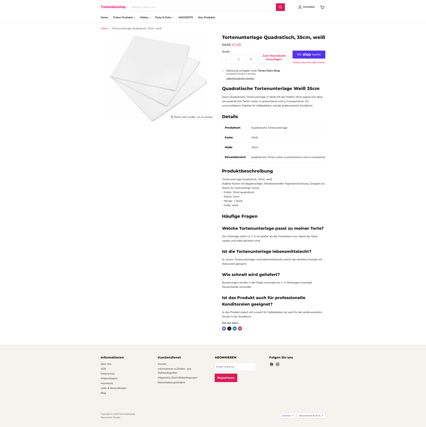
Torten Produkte (123, 17)
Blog (103, 393)
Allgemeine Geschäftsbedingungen (177, 377)
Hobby (144, 17)
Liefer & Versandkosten (113, 388)
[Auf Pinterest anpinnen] (240, 329)
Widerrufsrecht (109, 378)
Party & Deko (163, 17)
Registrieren (226, 378)
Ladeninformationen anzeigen (240, 78)
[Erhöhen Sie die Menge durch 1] (251, 59)
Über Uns (106, 364)
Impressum (107, 383)
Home (104, 17)
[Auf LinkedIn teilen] (235, 329)
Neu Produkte (206, 17)
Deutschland (309, 415)
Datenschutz (108, 373)
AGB (103, 368)
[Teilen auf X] (229, 329)
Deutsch (286, 415)
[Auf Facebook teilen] (224, 329)
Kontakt (162, 364)
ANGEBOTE (185, 17)
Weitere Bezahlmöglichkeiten (309, 62)
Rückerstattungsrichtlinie (171, 382)
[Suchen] (280, 7)
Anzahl (225, 51)
